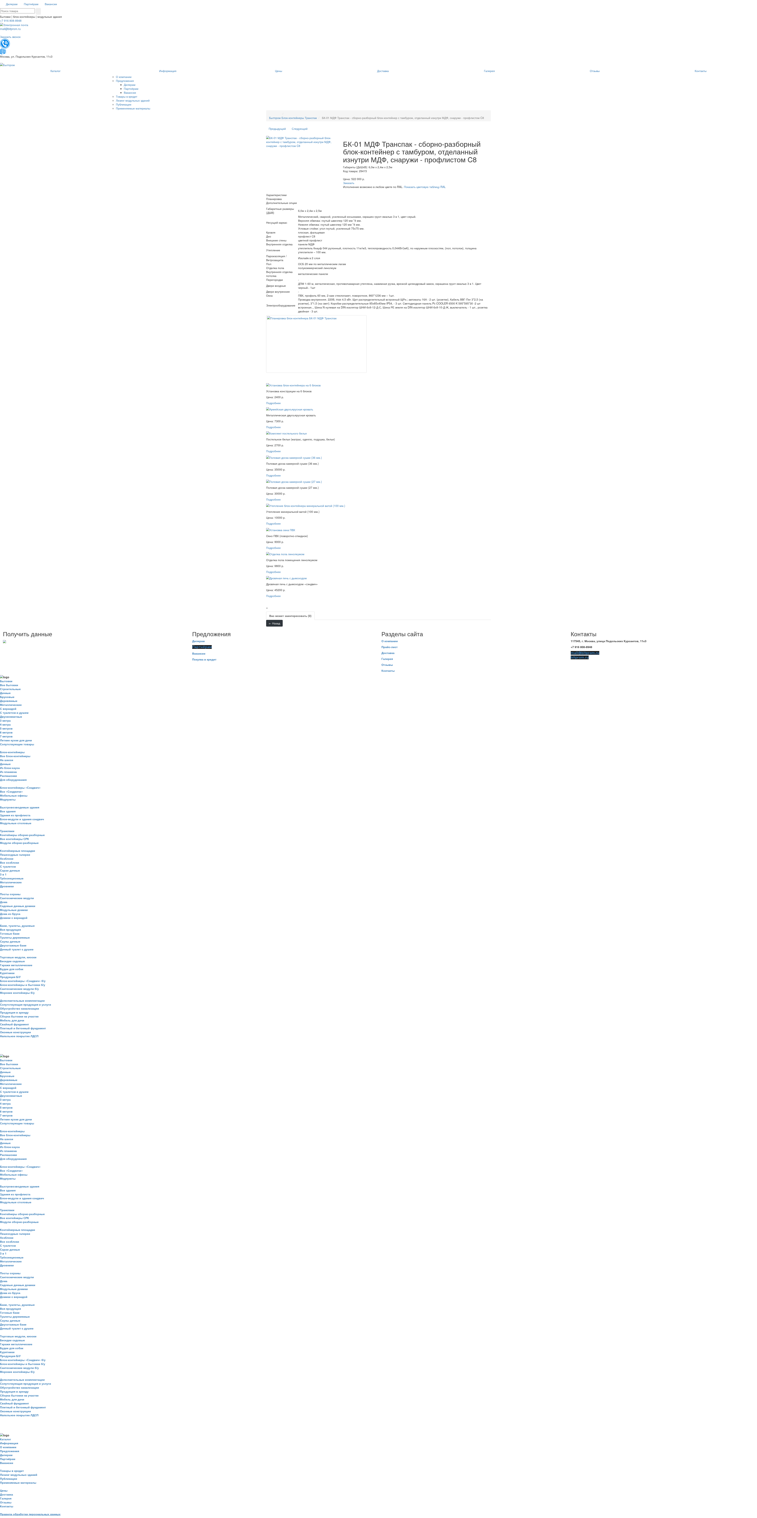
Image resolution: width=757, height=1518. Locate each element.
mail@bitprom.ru (10, 29)
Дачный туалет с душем (16, 949)
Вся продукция (10, 929)
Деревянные (8, 701)
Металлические (11, 705)
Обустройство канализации (19, 1008)
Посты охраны (10, 894)
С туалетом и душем (14, 713)
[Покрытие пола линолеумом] (285, 554)
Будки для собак (11, 969)
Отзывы (387, 665)
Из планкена (8, 772)
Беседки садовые (12, 961)
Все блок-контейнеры (15, 756)
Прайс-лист (389, 647)
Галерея (387, 659)
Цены (3, 1490)
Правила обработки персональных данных (30, 1514)
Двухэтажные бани (13, 945)
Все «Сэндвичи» (11, 791)
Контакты (388, 671)
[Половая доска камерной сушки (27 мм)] (294, 481)
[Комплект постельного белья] (286, 433)
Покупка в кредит (204, 659)
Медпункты (8, 799)
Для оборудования (13, 780)
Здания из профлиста (15, 815)
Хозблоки (6, 858)
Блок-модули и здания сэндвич (22, 819)
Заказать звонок (10, 37)
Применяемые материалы (18, 1482)
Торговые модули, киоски (18, 957)
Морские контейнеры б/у (17, 993)
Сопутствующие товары (17, 744)
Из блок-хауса (10, 768)
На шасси (6, 760)
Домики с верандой (13, 918)
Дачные (5, 693)
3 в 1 (3, 874)
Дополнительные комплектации (22, 1000)
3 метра (5, 720)
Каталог (5, 1439)
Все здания (8, 811)
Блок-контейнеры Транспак (299, 118)
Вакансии (198, 653)
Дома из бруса (10, 914)
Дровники (7, 886)
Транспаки (7, 831)
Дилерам (198, 641)
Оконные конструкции (15, 1032)
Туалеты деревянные (15, 937)
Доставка (387, 653)
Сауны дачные (10, 941)
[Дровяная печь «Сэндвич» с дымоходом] (286, 578)
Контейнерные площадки (17, 851)
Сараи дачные (10, 870)
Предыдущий (277, 129)
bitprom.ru (580, 657)
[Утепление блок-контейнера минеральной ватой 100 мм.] (305, 505)
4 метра (5, 724)
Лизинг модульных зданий (18, 1475)
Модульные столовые (15, 823)
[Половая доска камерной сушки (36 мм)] (294, 457)
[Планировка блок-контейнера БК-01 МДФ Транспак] (316, 344)
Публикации (8, 1479)
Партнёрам (202, 647)
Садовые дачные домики (17, 906)
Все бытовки (9, 685)
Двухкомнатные (11, 716)
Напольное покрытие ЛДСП (19, 1036)
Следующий (300, 129)
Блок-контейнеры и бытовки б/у (22, 985)
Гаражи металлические (16, 965)
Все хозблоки (9, 862)
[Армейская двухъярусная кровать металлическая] (289, 409)
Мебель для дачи (12, 1020)
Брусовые (7, 697)
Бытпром (275, 118)
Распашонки (8, 776)
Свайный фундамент (14, 1024)
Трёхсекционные (11, 878)
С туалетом (8, 866)
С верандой (8, 709)
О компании (389, 641)
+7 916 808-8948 (10, 20)
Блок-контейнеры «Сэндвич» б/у (23, 981)
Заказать (348, 183)
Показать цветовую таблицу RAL (425, 187)
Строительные (10, 689)
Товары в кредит (12, 1471)
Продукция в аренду (14, 1012)
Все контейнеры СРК (14, 839)
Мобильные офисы (13, 795)
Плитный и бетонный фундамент (23, 1028)
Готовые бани (10, 933)
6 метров (6, 732)
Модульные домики (14, 910)
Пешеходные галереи (15, 855)
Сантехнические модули (17, 898)
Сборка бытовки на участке (19, 1016)
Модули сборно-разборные (19, 843)
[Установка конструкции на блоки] (293, 385)
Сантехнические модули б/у (19, 989)
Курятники (7, 973)
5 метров (6, 728)
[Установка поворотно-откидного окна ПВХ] (280, 529)
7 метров (6, 736)
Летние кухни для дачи (16, 740)
